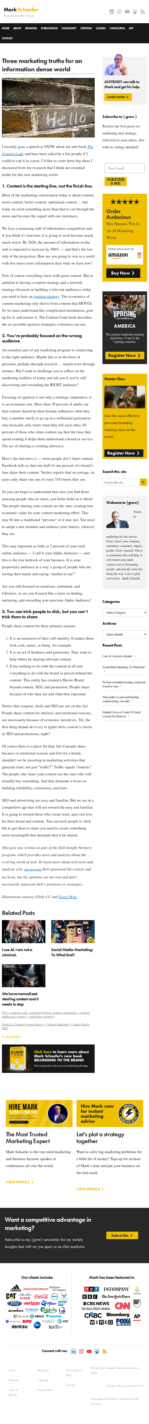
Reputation (43, 1370)
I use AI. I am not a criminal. (117, 656)
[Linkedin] (111, 11)
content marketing (65, 1012)
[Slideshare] (135, 11)
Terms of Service (13, 1392)
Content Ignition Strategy (29, 1024)
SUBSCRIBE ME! (115, 181)
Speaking (31, 28)
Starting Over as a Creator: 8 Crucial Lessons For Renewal (121, 714)
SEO (5, 1028)
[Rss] (142, 11)
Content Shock (80, 1024)
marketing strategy (42, 1016)
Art (131, 28)
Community (69, 28)
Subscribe (43, 1380)
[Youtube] (127, 11)
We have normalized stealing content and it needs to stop (124, 684)
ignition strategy (46, 296)
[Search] (143, 482)
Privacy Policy (45, 1390)
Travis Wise (68, 896)
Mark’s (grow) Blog (74, 1372)
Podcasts (14, 1380)
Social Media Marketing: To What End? (72, 952)
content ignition (40, 1012)
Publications (49, 28)
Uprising (86, 28)
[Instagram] (119, 11)
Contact (7, 38)
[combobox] (121, 482)
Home (5, 28)
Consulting (117, 28)
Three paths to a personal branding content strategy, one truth (120, 699)
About (17, 28)
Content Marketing (57, 1024)
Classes (101, 28)
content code (19, 1012)
